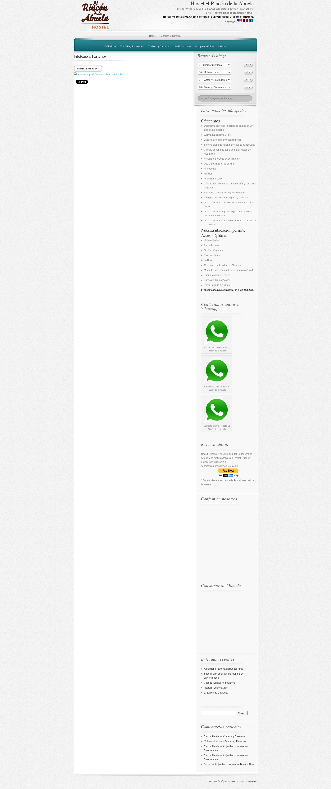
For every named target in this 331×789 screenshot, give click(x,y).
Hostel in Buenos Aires (216, 687)
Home (152, 35)
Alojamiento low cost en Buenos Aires (223, 669)
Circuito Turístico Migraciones (219, 682)
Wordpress (252, 781)
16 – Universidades (182, 46)
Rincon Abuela (211, 736)
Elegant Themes (228, 781)
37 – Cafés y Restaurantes (132, 46)
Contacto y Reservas (170, 35)
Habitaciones (110, 46)
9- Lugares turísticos (204, 46)
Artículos (222, 46)
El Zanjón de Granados (216, 692)
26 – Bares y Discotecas (159, 46)
